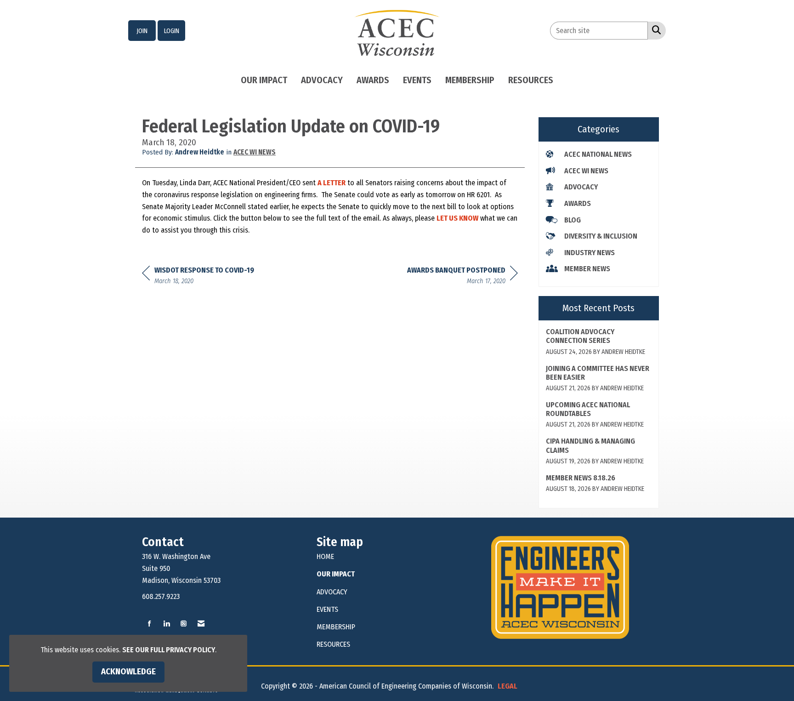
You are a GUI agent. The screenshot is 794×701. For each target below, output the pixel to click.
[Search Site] (654, 30)
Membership (469, 79)
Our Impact (264, 79)
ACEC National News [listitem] (598, 154)
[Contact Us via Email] (201, 624)
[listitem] (142, 30)
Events (417, 79)
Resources (530, 79)
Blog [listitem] (572, 220)
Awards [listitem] (577, 203)
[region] (462, 277)
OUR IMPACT (336, 574)
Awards (373, 79)
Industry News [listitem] (589, 252)
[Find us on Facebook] (149, 624)
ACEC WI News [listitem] (586, 170)
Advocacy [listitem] (581, 186)
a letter (332, 182)
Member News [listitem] (587, 268)
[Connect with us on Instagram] (183, 624)
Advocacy (322, 79)
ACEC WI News (254, 152)
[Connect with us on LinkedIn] (166, 624)
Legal (507, 686)
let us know (457, 218)
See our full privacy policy (168, 649)
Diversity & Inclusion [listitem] (600, 236)
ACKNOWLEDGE (128, 672)
